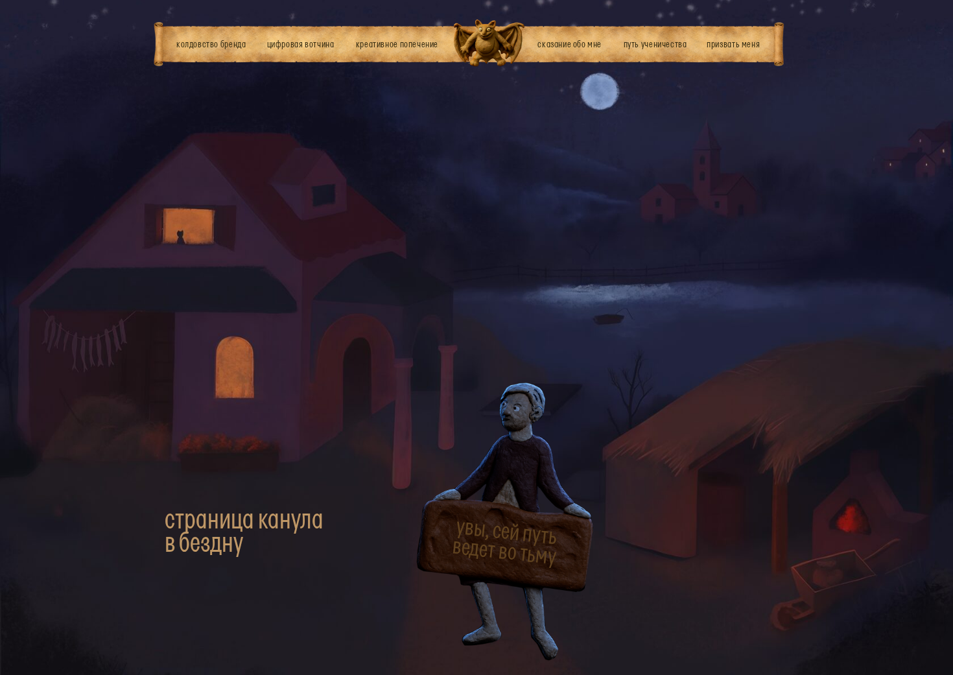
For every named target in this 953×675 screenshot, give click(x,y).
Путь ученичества (655, 43)
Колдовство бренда (211, 43)
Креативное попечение (397, 43)
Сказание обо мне (569, 43)
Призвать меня (733, 43)
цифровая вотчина (301, 43)
